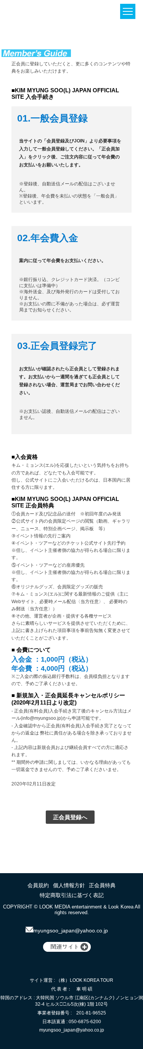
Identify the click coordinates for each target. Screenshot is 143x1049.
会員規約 (38, 885)
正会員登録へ (70, 817)
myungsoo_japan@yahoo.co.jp (70, 930)
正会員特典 (102, 885)
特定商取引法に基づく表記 (72, 895)
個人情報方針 (69, 885)
